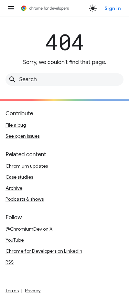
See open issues (23, 136)
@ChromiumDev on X (29, 229)
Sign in (113, 8)
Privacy (33, 290)
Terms (12, 290)
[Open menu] (11, 8)
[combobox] (64, 79)
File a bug (16, 125)
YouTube (15, 240)
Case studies (19, 177)
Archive (14, 188)
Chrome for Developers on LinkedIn (44, 251)
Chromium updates (27, 166)
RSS (10, 262)
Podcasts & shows (25, 199)
